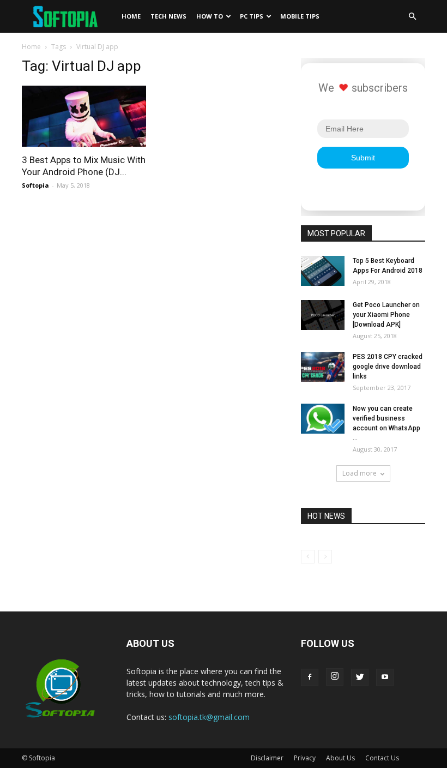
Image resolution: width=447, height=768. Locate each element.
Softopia (35, 185)
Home (131, 16)
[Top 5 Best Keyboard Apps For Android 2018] (323, 271)
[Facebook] (309, 677)
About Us (340, 758)
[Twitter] (360, 677)
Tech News (168, 16)
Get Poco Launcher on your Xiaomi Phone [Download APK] (386, 314)
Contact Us (382, 758)
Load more (359, 473)
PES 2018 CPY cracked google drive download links (387, 366)
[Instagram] (334, 677)
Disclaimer (267, 758)
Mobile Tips (299, 16)
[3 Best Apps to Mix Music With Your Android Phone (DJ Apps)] (84, 116)
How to (209, 16)
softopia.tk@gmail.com (209, 717)
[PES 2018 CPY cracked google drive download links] (323, 367)
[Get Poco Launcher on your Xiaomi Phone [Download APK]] (323, 315)
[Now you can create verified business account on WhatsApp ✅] (323, 419)
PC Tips (251, 16)
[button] (412, 16)
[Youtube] (385, 677)
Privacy (305, 758)
